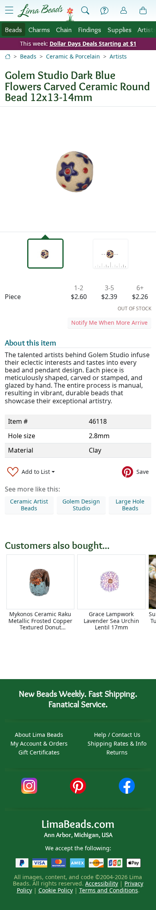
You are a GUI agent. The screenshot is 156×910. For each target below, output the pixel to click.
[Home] (7, 56)
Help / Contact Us (117, 734)
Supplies (120, 29)
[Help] (104, 10)
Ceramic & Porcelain (73, 56)
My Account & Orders (39, 743)
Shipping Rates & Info (117, 743)
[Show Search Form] (85, 10)
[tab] (45, 253)
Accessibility (101, 883)
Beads (13, 29)
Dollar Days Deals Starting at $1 (93, 43)
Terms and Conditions (108, 890)
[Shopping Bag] (143, 10)
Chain (64, 29)
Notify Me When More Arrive (109, 322)
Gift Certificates (39, 752)
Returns (117, 752)
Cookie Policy (55, 890)
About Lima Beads (39, 734)
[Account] (124, 10)
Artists (118, 56)
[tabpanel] (78, 169)
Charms (39, 29)
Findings (89, 29)
